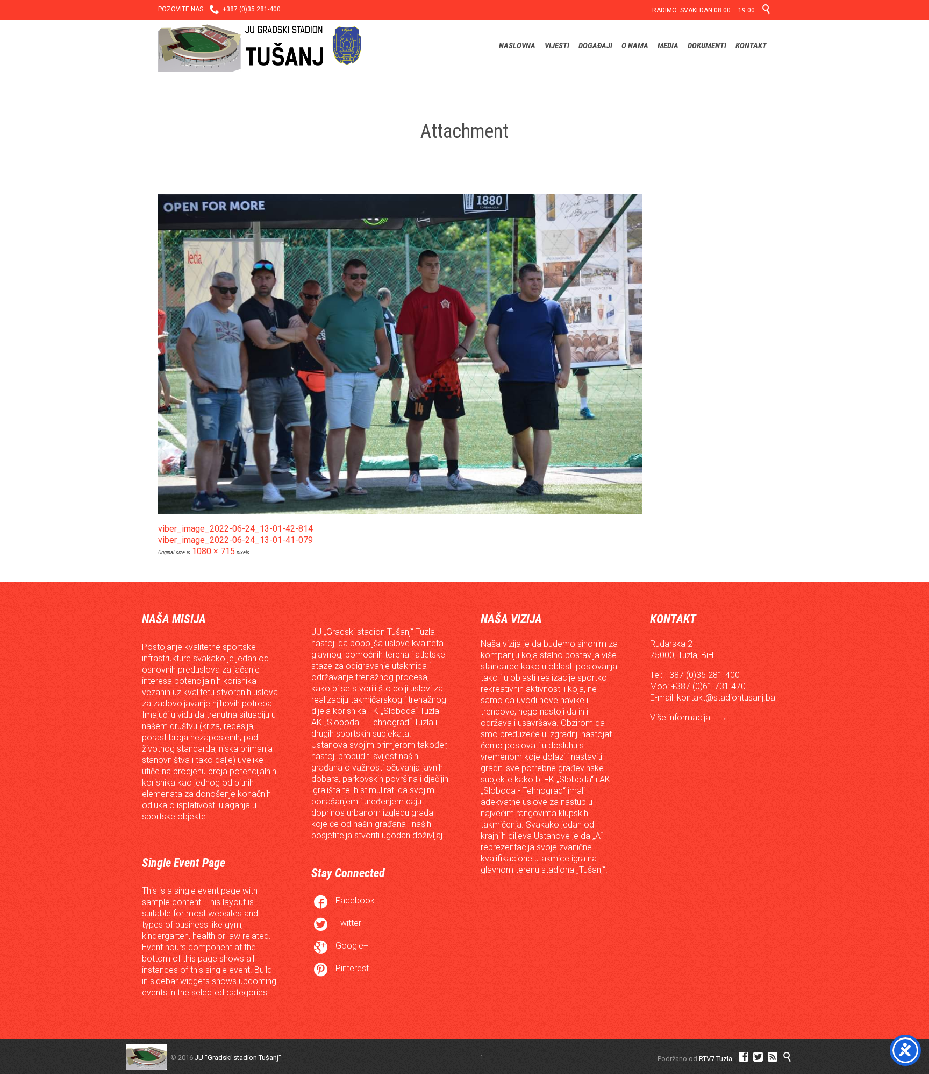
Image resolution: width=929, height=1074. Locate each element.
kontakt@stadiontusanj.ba (726, 698)
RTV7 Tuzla (715, 1059)
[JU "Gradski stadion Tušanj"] (260, 46)
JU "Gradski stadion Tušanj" (238, 1058)
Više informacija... (684, 717)
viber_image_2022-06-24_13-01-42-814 (235, 529)
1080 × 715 (213, 551)
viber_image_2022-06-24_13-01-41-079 (235, 540)
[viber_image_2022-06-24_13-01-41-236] (464, 354)
